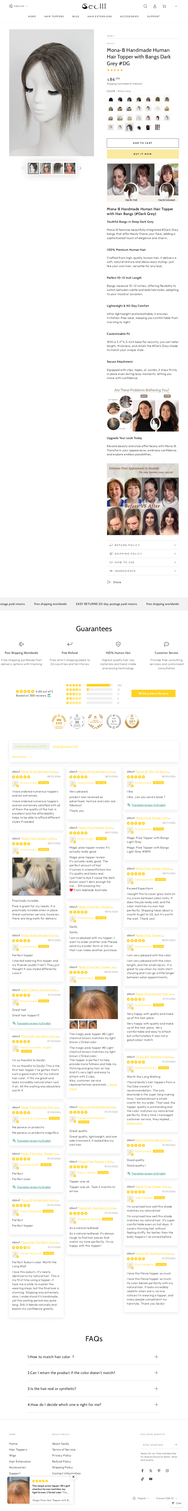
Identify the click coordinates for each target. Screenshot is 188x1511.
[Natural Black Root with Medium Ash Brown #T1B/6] (167, 98)
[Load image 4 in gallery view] (69, 168)
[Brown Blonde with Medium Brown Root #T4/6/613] (148, 108)
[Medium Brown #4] (139, 98)
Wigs (12, 1455)
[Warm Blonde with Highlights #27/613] (167, 108)
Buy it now (143, 154)
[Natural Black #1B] (120, 98)
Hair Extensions (20, 1461)
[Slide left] (23, 168)
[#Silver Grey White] (139, 117)
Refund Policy (61, 1461)
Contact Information (66, 1473)
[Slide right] (80, 168)
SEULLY (111, 43)
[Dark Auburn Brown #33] (148, 117)
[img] (34, 691)
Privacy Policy (61, 1455)
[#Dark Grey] (129, 127)
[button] (145, 6)
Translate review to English (148, 805)
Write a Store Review (153, 693)
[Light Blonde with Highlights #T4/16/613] (129, 108)
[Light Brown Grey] (120, 127)
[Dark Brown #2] (129, 98)
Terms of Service (64, 1449)
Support (14, 1473)
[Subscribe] (177, 1445)
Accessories (17, 1467)
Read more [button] (134, 1123)
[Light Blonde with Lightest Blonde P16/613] (129, 117)
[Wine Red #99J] (157, 117)
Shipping (112, 83)
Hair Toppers (18, 1449)
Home (110, 36)
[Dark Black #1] (111, 98)
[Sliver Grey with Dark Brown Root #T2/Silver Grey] (167, 117)
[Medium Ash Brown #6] (148, 98)
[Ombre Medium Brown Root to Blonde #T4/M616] (139, 108)
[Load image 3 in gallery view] (57, 168)
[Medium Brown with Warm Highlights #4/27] (111, 108)
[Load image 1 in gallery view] (33, 168)
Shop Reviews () (65, 746)
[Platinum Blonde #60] (157, 108)
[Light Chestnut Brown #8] (157, 98)
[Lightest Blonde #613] (120, 117)
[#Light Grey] (111, 127)
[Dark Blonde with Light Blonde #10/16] (111, 117)
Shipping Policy (62, 1467)
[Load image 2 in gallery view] (45, 168)
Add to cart (143, 143)
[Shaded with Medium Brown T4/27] (120, 108)
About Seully (60, 1443)
